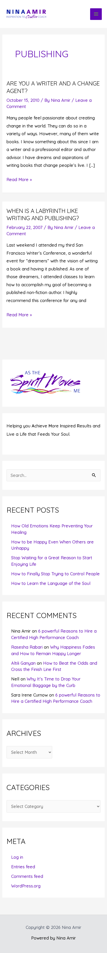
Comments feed (27, 876)
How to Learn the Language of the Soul (50, 583)
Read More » (19, 180)
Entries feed (23, 866)
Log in (17, 857)
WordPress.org (26, 885)
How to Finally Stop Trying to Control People (55, 573)
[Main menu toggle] (96, 14)
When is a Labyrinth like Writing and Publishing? (42, 214)
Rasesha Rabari (27, 647)
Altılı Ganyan (23, 663)
